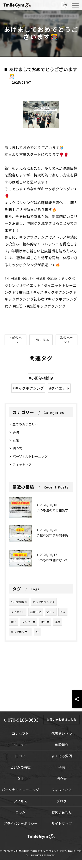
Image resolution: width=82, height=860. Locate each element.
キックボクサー (20, 632)
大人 (63, 612)
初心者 (17, 448)
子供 (16, 432)
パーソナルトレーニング (30, 456)
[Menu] (75, 5)
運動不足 (35, 612)
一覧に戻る (41, 339)
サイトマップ (61, 823)
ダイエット (18, 612)
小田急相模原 (19, 602)
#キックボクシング (28, 388)
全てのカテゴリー (25, 424)
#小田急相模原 (41, 378)
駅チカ (45, 622)
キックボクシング (44, 602)
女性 (16, 440)
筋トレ (50, 612)
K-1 (37, 632)
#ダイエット (59, 388)
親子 (13, 622)
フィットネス (22, 464)
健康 (57, 622)
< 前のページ (16, 339)
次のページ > (66, 339)
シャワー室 (29, 622)
